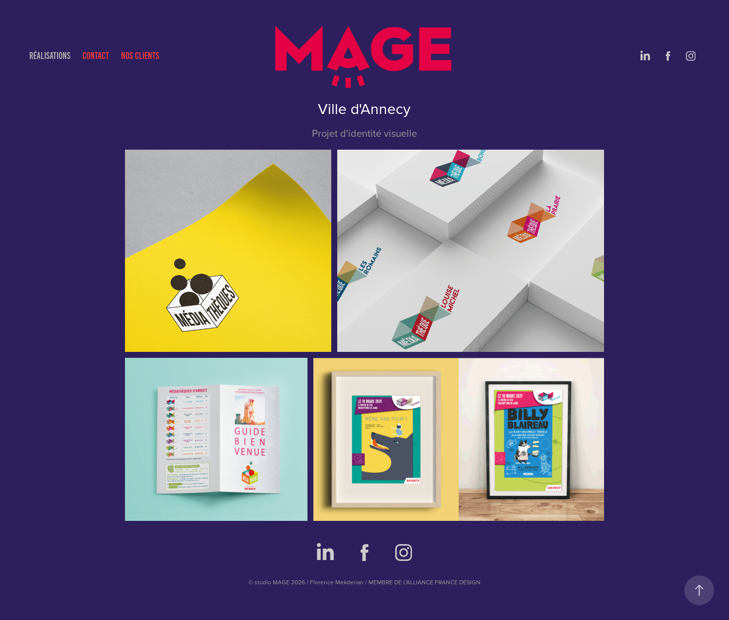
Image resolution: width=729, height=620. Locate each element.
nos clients (140, 56)
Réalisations (49, 56)
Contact (95, 56)
